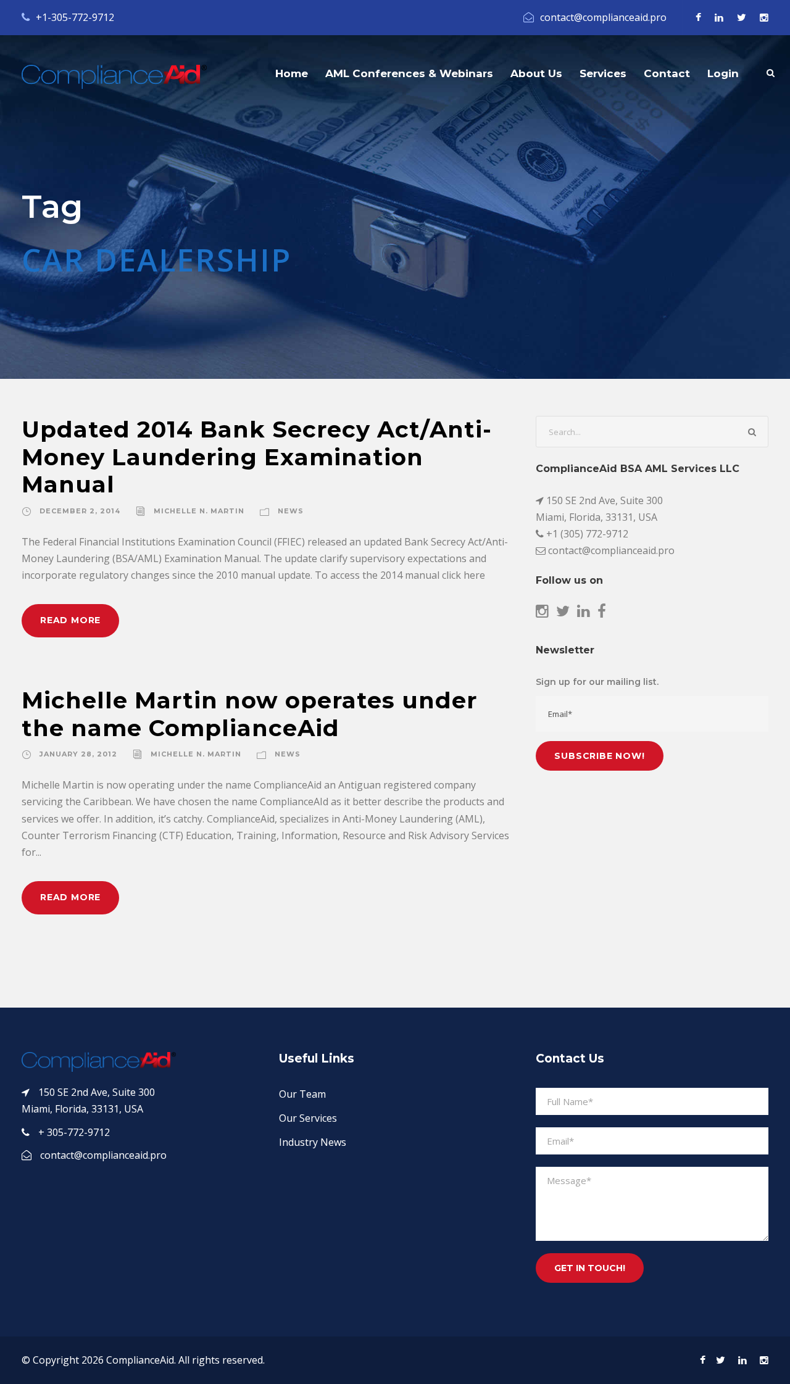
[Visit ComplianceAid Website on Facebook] (601, 612)
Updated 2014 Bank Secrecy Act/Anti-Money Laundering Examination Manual (257, 456)
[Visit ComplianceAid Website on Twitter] (563, 612)
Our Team (302, 1094)
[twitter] (741, 17)
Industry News (312, 1142)
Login (723, 73)
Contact (667, 73)
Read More (70, 620)
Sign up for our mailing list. (597, 681)
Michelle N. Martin (199, 511)
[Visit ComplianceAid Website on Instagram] (542, 612)
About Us (536, 73)
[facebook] (698, 17)
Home (291, 73)
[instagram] (764, 17)
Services (603, 73)
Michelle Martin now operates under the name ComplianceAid (249, 713)
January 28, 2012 (78, 754)
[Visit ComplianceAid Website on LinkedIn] (583, 612)
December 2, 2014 (80, 511)
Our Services (308, 1118)
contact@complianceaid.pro (603, 17)
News (291, 511)
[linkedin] (719, 17)
